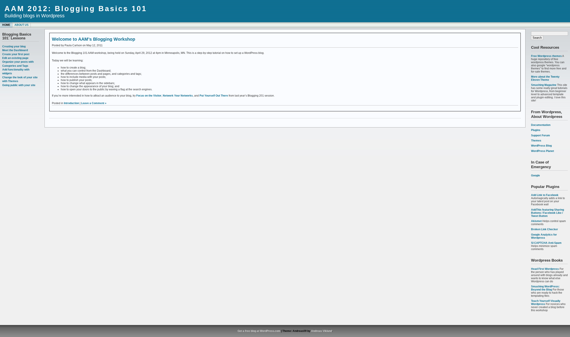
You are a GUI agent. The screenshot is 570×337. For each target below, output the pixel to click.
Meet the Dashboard (15, 50)
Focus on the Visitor (148, 95)
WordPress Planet (542, 151)
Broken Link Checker (544, 229)
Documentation (540, 125)
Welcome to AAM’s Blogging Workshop (93, 39)
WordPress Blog (541, 145)
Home (6, 24)
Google (535, 175)
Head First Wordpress (545, 268)
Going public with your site (18, 85)
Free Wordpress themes (546, 56)
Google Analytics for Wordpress (544, 236)
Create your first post (15, 54)
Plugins (535, 130)
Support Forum (540, 135)
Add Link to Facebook (544, 195)
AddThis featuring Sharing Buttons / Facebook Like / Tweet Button (547, 213)
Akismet (536, 221)
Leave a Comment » (93, 103)
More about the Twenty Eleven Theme (545, 78)
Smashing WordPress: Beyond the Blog (545, 288)
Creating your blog (14, 46)
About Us (21, 24)
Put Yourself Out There (214, 95)
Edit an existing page (15, 58)
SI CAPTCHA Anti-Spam (546, 242)
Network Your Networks (178, 95)
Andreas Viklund (321, 331)
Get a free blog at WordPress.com (259, 331)
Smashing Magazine (543, 85)
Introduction (71, 103)
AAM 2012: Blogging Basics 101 (75, 8)
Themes (536, 140)
